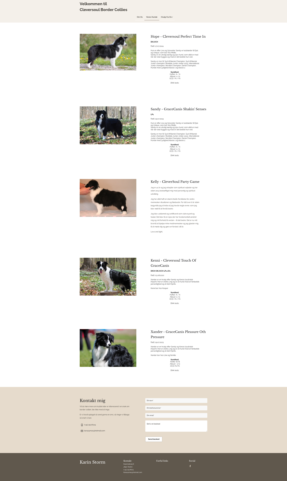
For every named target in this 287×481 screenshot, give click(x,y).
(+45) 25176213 (90, 425)
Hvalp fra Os (166, 17)
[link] (167, 17)
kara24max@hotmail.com (94, 431)
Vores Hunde (151, 17)
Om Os (140, 17)
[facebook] (190, 466)
